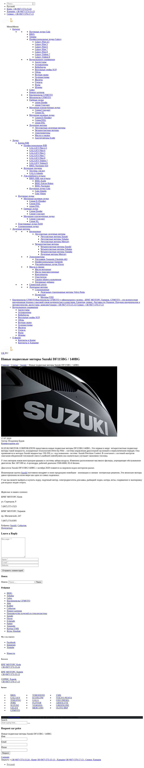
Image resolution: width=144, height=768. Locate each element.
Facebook (11, 642)
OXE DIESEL (62, 700)
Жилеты (39, 80)
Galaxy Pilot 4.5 (42, 42)
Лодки (15, 140)
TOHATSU (15, 700)
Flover (10, 618)
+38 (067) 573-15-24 (10, 667)
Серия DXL (40, 120)
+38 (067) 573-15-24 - (23, 759)
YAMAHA (37, 705)
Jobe (9, 603)
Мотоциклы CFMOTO (40, 97)
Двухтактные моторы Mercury (54, 241)
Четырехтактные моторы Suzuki (55, 246)
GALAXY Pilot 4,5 (38, 148)
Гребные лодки (36, 100)
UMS (58, 695)
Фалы (37, 85)
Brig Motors (13, 717)
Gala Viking (40, 193)
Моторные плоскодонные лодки (44, 107)
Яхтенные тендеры (33, 168)
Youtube (10, 647)
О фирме (16, 337)
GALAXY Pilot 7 (37, 155)
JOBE (13, 703)
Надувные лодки (26, 196)
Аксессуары (40, 62)
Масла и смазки (42, 135)
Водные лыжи (42, 74)
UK (3, 353)
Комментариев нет (10, 443)
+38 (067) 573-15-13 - (50, 759)
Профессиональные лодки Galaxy (45, 39)
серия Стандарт (42, 105)
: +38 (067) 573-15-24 (19, 9)
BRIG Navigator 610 (38, 166)
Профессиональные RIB (35, 145)
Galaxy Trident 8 (42, 57)
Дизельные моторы (38, 287)
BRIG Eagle (40, 181)
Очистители (41, 277)
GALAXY (15, 697)
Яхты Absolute (14, 631)
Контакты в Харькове (28, 343)
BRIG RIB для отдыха (39, 178)
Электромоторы (42, 133)
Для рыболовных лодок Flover (49, 264)
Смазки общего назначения (48, 279)
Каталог (16, 29)
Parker (10, 623)
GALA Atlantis (36, 173)
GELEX (14, 708)
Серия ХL (39, 112)
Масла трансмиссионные (47, 272)
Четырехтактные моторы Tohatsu (56, 249)
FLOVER (36, 703)
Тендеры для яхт (37, 171)
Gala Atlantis (40, 191)
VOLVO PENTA (64, 697)
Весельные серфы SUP (46, 69)
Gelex (32, 90)
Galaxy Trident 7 (42, 54)
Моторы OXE (47, 297)
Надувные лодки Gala (39, 31)
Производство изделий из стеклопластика (27, 613)
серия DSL (40, 123)
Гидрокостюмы (42, 77)
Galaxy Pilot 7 (41, 49)
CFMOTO (15, 710)
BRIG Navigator (42, 186)
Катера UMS (13, 628)
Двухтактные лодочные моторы (50, 128)
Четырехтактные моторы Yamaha (56, 251)
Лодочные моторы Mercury (53, 254)
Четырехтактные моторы (47, 130)
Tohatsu (32, 37)
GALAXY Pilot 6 (37, 150)
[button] (13, 26)
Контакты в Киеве (27, 340)
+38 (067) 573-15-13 (10, 674)
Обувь (38, 72)
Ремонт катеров (36, 92)
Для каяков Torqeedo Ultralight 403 (51, 259)
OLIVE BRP (62, 708)
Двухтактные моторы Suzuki (54, 236)
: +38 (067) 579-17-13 (20, 14)
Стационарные (42, 289)
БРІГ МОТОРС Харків (12, 672)
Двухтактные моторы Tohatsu (54, 239)
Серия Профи (35, 211)
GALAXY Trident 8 (38, 163)
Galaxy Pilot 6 (41, 47)
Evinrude (11, 621)
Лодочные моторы (38, 125)
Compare (5, 757)
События (11, 608)
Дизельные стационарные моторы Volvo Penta (62, 292)
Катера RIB (23, 143)
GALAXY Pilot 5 (37, 153)
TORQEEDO (38, 695)
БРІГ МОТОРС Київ (11, 664)
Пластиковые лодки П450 (30, 224)
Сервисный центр (38, 284)
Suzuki (24, 472)
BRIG (32, 34)
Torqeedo (11, 626)
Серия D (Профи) (43, 117)
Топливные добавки (44, 282)
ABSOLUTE (62, 703)
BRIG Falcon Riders (44, 183)
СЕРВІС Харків (8, 679)
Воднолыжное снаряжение (42, 59)
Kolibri (10, 606)
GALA (35, 700)
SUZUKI (14, 705)
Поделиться (6, 528)
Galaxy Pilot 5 (41, 44)
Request (5, 753)
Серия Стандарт (42, 110)
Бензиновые (35, 231)
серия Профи (41, 102)
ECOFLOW (37, 697)
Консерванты (41, 274)
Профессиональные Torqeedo (49, 262)
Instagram (11, 645)
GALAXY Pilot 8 (37, 158)
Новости (11, 653)
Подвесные (40, 294)
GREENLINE (62, 705)
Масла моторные (43, 269)
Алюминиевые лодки (28, 226)
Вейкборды (40, 67)
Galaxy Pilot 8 (41, 52)
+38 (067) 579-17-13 (10, 681)
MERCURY (38, 708)
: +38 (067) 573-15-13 (21, 11)
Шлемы (38, 87)
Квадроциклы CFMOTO (41, 95)
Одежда (38, 82)
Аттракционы (41, 64)
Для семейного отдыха (34, 176)
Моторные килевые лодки (41, 115)
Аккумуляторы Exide (45, 138)
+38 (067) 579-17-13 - (83, 759)
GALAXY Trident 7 (38, 160)
